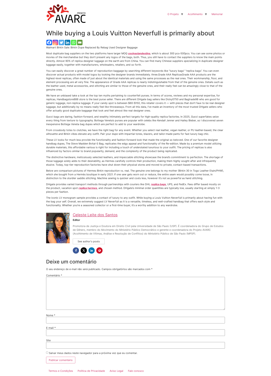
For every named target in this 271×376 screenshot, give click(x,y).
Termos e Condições (60, 370)
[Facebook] (49, 42)
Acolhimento (195, 14)
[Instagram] (55, 42)
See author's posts (89, 241)
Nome (50, 315)
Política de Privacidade (91, 370)
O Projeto (173, 14)
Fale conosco (136, 370)
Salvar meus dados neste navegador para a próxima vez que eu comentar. (93, 353)
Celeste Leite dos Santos (95, 215)
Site (48, 340)
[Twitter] (61, 42)
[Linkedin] (67, 42)
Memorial (217, 14)
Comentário (54, 275)
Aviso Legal (116, 370)
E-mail (51, 328)
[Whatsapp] (73, 42)
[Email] (79, 42)
